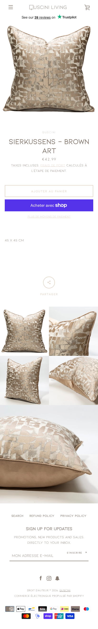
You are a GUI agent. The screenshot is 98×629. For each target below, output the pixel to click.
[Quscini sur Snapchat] (57, 578)
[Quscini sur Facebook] (40, 578)
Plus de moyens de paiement (49, 216)
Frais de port (52, 165)
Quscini (64, 590)
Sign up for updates (49, 528)
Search (17, 515)
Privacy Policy (73, 515)
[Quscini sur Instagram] (49, 578)
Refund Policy (41, 515)
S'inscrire (74, 552)
